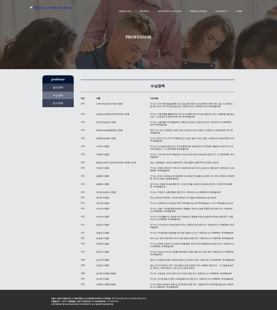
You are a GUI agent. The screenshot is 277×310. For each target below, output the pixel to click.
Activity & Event (169, 11)
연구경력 (58, 103)
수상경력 (58, 95)
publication (198, 11)
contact (222, 11)
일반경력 (58, 87)
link (239, 11)
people (144, 11)
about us (125, 11)
